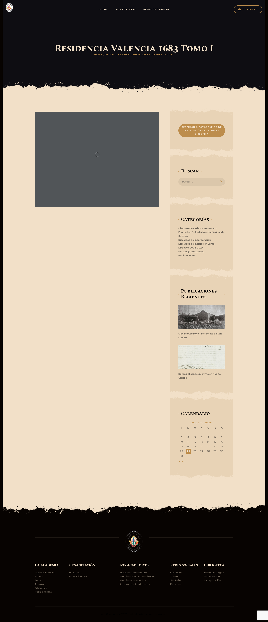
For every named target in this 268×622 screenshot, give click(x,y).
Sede (38, 580)
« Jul (182, 461)
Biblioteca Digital (214, 572)
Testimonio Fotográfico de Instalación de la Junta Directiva (202, 130)
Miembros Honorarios (132, 580)
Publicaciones (186, 255)
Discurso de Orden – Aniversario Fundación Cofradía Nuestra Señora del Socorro (201, 232)
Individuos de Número (133, 572)
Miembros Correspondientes (136, 576)
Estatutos (74, 572)
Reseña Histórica (45, 572)
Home (98, 54)
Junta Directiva (78, 576)
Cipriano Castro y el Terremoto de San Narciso (200, 335)
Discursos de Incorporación (194, 239)
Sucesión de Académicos (134, 584)
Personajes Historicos (191, 251)
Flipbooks (113, 54)
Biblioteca (41, 588)
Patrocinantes (43, 591)
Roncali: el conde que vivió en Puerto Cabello (199, 375)
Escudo (39, 576)
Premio (39, 584)
